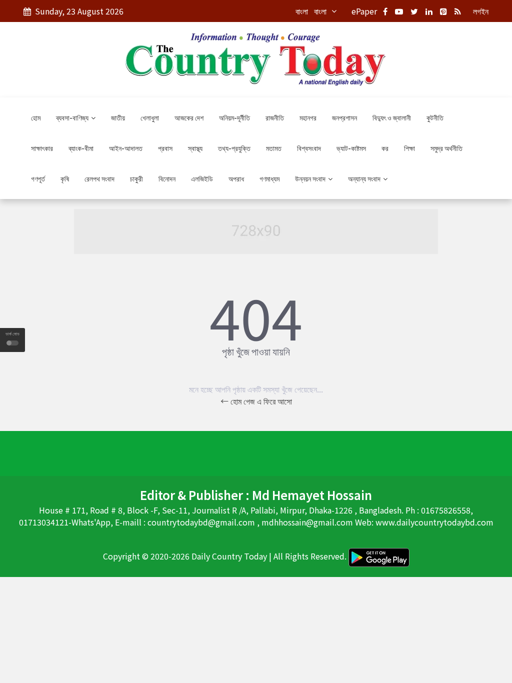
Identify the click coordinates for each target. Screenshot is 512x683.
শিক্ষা (409, 148)
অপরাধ (236, 179)
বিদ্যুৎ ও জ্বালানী (391, 117)
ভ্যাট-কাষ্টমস (351, 148)
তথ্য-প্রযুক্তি (234, 148)
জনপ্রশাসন (344, 117)
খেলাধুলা (149, 117)
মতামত (274, 148)
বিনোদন (167, 179)
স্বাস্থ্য (195, 148)
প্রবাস (165, 148)
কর (385, 148)
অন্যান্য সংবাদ (365, 179)
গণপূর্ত (38, 179)
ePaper (364, 11)
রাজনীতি (275, 117)
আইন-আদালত (125, 148)
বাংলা (302, 11)
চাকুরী (136, 179)
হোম (35, 117)
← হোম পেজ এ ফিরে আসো (256, 401)
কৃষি (64, 179)
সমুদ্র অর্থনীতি (446, 148)
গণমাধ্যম (270, 179)
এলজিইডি (202, 179)
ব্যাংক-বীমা (81, 148)
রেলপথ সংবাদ (99, 179)
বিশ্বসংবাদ (309, 148)
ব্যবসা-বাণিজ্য (73, 117)
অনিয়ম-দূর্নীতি (234, 117)
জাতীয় (118, 117)
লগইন (480, 11)
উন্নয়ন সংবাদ (311, 179)
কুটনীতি (435, 117)
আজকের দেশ (189, 117)
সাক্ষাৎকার (42, 148)
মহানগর (308, 117)
